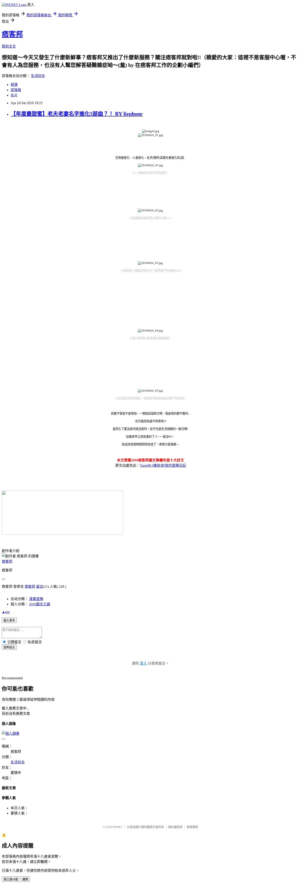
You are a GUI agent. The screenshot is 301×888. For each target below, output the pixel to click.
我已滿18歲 (11, 879)
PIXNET (118, 827)
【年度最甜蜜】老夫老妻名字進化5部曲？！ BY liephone (77, 114)
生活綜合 (38, 76)
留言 (39, 586)
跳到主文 (9, 46)
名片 (14, 95)
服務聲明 (192, 827)
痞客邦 (12, 34)
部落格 (16, 90)
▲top (6, 612)
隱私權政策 (175, 827)
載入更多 (9, 620)
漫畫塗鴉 (36, 599)
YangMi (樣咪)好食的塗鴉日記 (163, 465)
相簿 (14, 85)
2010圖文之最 (39, 604)
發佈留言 (9, 647)
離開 (25, 879)
